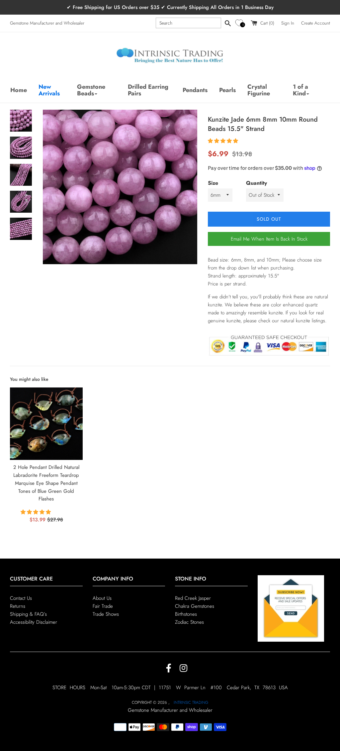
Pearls (227, 90)
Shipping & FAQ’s (28, 614)
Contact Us (21, 598)
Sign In (287, 23)
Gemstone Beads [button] (91, 90)
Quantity (256, 183)
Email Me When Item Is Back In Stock (269, 239)
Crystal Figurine (258, 90)
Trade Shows (106, 614)
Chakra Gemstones (194, 606)
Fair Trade (103, 606)
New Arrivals (49, 90)
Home (18, 90)
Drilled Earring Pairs (148, 90)
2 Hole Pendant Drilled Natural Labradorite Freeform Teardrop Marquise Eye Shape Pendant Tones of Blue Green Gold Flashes (46, 483)
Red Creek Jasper (193, 598)
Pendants (195, 90)
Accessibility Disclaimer (33, 622)
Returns (17, 606)
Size (213, 183)
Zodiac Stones (189, 622)
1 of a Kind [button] (300, 90)
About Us (102, 598)
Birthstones (186, 614)
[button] (240, 23)
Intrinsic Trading (191, 702)
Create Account (315, 23)
